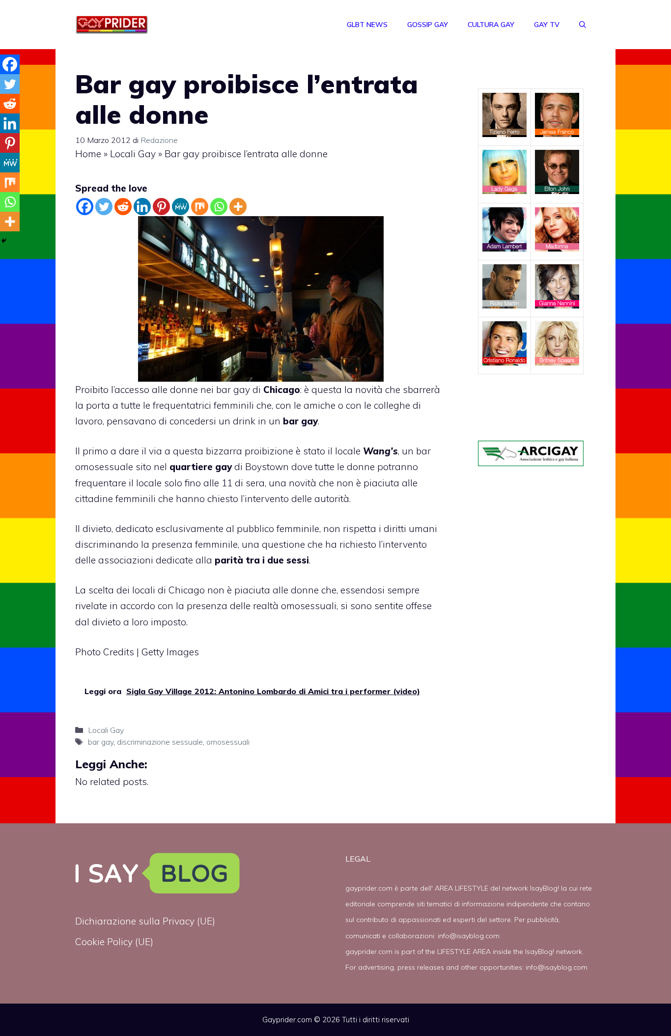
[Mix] (199, 206)
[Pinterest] (161, 206)
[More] (238, 206)
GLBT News (367, 24)
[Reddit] (123, 206)
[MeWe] (180, 206)
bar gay (100, 742)
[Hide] (4, 241)
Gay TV (546, 24)
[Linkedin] (142, 206)
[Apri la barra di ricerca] (582, 24)
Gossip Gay (427, 24)
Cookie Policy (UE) (114, 942)
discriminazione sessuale (160, 742)
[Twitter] (103, 206)
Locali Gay (133, 154)
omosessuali (228, 742)
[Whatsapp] (218, 206)
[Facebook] (84, 206)
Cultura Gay (491, 24)
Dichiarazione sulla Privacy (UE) (145, 921)
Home (88, 154)
